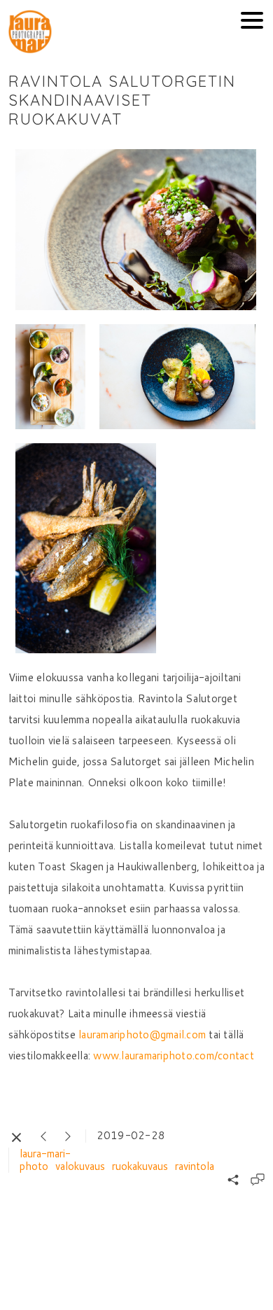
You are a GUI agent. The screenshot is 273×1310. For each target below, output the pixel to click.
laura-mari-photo (45, 1159)
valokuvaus (80, 1166)
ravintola (194, 1166)
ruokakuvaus (140, 1166)
